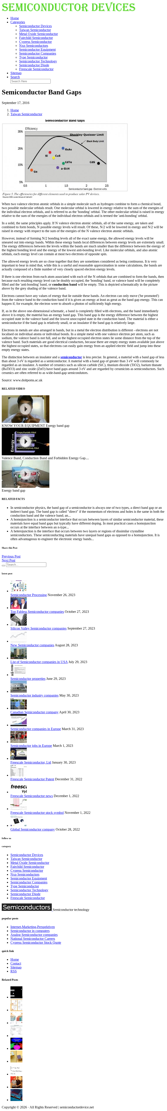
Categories (17, 22)
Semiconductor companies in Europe (35, 729)
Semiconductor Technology (38, 61)
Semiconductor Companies (37, 53)
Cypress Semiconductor (35, 42)
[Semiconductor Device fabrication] (16, 1100)
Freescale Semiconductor (36, 69)
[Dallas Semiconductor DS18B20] (16, 1074)
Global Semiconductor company (32, 829)
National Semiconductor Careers (32, 938)
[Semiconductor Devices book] (16, 1023)
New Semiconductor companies (32, 645)
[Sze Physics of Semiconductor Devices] (16, 1035)
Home (14, 18)
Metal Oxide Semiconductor (38, 34)
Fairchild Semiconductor (36, 38)
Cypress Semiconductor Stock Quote (35, 942)
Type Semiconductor (33, 57)
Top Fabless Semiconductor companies (37, 611)
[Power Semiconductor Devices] (16, 1010)
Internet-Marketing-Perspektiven (32, 927)
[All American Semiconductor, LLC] (16, 1087)
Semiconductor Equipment (37, 49)
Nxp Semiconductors (33, 45)
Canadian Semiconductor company (34, 712)
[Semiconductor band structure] (16, 997)
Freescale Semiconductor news (31, 796)
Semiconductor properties (27, 678)
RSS (13, 971)
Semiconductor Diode (34, 65)
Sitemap (16, 73)
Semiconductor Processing (28, 595)
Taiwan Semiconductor (35, 30)
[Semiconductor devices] (68, 11)
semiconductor (71, 357)
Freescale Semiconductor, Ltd (30, 762)
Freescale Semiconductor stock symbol (37, 812)
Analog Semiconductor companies (34, 935)
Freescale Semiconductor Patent (32, 779)
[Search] (3, 565)
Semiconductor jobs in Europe (31, 745)
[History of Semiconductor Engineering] (16, 1061)
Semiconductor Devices (35, 26)
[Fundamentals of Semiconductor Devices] (16, 1048)
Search (15, 77)
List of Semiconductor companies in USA (39, 662)
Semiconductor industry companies (34, 695)
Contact (15, 963)
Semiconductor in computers (30, 931)
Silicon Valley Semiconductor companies (38, 628)
